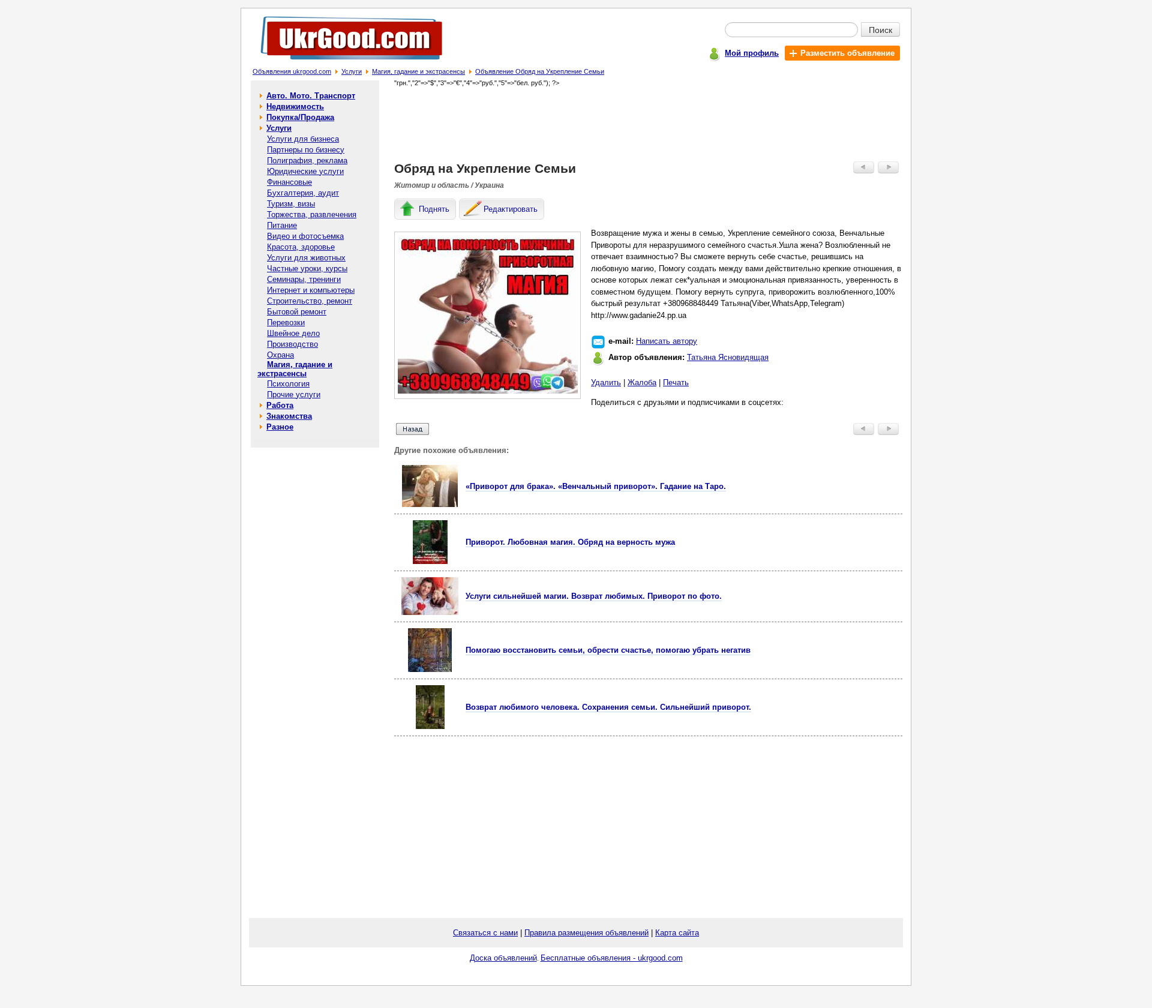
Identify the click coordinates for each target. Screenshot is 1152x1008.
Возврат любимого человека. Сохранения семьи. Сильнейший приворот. (608, 707)
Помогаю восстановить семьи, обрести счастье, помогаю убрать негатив (608, 650)
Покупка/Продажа (300, 117)
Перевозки (286, 322)
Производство (292, 344)
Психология (288, 383)
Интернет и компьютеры (311, 290)
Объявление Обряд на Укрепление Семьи (539, 71)
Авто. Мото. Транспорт (310, 95)
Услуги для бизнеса (303, 138)
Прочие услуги (293, 394)
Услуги (351, 71)
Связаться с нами (485, 932)
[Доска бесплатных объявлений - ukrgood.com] (344, 62)
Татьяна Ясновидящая (728, 357)
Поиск (880, 29)
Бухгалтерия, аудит (303, 192)
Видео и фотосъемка (305, 236)
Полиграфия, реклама (307, 160)
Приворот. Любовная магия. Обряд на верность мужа (570, 542)
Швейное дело (293, 333)
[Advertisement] (648, 124)
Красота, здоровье (301, 246)
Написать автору (666, 341)
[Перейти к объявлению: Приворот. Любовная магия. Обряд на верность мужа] (430, 561)
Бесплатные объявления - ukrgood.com (612, 957)
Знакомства (289, 416)
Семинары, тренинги (304, 279)
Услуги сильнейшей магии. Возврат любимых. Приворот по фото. (594, 596)
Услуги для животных (306, 257)
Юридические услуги (305, 171)
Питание (282, 225)
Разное (279, 426)
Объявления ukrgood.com (292, 71)
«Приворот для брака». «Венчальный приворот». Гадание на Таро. (596, 486)
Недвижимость (295, 106)
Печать (676, 382)
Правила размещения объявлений (586, 932)
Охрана (280, 354)
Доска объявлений (503, 957)
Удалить (606, 382)
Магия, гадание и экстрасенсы (418, 71)
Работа (279, 405)
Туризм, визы (291, 203)
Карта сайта (677, 932)
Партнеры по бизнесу (305, 149)
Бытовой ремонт (296, 311)
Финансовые (289, 182)
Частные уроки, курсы (307, 268)
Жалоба (642, 382)
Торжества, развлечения (311, 214)
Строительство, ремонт (309, 300)
